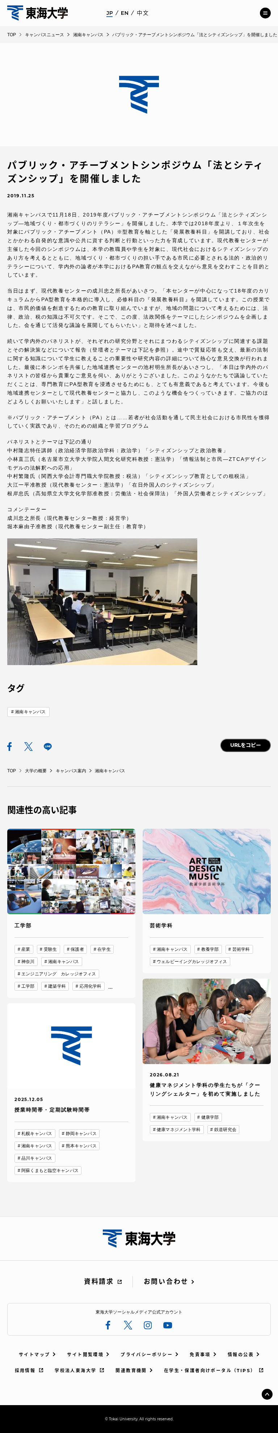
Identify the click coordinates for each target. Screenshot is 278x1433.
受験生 (50, 949)
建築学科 (57, 986)
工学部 (27, 986)
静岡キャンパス (81, 1133)
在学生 (103, 949)
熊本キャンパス (81, 1145)
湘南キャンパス (30, 711)
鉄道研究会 (225, 1129)
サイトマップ (34, 1354)
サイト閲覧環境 (85, 1354)
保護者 (77, 949)
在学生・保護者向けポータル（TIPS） (210, 1370)
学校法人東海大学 (75, 1370)
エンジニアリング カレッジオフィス (58, 973)
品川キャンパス (36, 1158)
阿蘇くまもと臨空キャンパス (50, 1170)
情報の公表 (241, 1354)
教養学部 (210, 949)
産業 (25, 949)
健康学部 (210, 1117)
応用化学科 (91, 986)
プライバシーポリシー (147, 1354)
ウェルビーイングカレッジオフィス (192, 961)
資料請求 (99, 1282)
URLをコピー (245, 745)
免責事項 (200, 1354)
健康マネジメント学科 (179, 1129)
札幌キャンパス (36, 1133)
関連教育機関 (131, 1370)
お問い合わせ (166, 1282)
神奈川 (27, 961)
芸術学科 (241, 949)
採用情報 (25, 1370)
